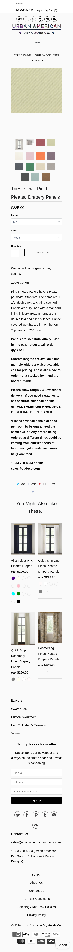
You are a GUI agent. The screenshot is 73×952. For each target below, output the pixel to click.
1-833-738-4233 (24, 10)
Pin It (44, 484)
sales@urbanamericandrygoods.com (36, 842)
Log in (39, 10)
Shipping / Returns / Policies (36, 907)
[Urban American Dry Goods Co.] (36, 30)
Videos (15, 733)
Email (37, 492)
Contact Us (36, 890)
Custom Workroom (23, 717)
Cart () (52, 10)
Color (14, 230)
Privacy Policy (36, 915)
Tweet (22, 484)
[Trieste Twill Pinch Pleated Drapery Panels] (36, 90)
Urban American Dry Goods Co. (41, 925)
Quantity (16, 246)
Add (53, 484)
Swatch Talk (19, 709)
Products (27, 55)
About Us (36, 882)
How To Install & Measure (28, 725)
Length (15, 215)
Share (33, 484)
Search (36, 874)
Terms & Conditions (36, 898)
